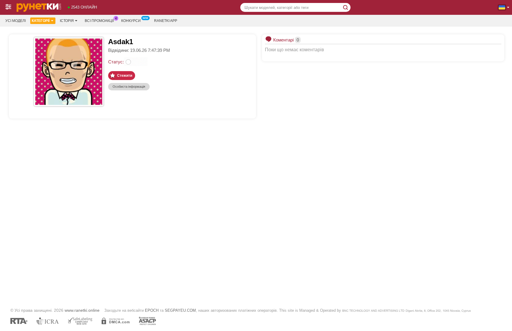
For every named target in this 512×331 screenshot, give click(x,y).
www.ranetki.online (82, 310)
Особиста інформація (129, 86)
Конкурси (131, 21)
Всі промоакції (99, 21)
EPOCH (152, 310)
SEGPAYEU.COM (180, 310)
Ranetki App (165, 21)
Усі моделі (15, 21)
